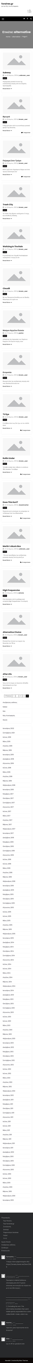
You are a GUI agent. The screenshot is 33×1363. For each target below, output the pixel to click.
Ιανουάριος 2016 (8, 886)
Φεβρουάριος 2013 (9, 1038)
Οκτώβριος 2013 (8, 1004)
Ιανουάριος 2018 (8, 790)
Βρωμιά (6, 116)
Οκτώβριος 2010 (8, 1161)
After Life (7, 674)
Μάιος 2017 (6, 816)
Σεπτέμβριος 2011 (8, 1113)
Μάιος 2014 (6, 973)
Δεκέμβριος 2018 (8, 759)
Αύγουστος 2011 (8, 1117)
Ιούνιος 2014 (7, 969)
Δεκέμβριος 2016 (8, 838)
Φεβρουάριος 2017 (9, 829)
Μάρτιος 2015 (7, 929)
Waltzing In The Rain (13, 246)
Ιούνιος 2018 (7, 768)
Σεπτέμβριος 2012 (9, 1060)
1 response (26, 132)
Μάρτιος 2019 (7, 750)
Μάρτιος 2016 (7, 877)
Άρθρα (5, 707)
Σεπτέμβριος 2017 (9, 803)
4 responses (25, 562)
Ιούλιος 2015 (7, 912)
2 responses (26, 430)
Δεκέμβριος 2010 (8, 1152)
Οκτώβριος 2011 (8, 1108)
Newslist (8, 1360)
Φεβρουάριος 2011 (9, 1143)
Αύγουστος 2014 (8, 960)
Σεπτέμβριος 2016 (9, 851)
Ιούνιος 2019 (7, 737)
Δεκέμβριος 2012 (8, 1047)
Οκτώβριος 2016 (8, 846)
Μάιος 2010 (6, 1183)
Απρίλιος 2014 (7, 977)
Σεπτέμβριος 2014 (9, 956)
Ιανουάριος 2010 (8, 1200)
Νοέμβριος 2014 (8, 947)
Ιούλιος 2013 (7, 1017)
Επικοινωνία (5, 1251)
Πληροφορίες (5, 1218)
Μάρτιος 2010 (7, 1191)
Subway (7, 72)
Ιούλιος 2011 (7, 1121)
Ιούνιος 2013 (7, 1021)
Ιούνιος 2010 (7, 1178)
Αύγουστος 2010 (8, 1170)
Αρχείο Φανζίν (6, 1242)
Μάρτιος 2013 (7, 1034)
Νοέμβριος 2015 (8, 894)
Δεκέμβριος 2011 (8, 1100)
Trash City (8, 204)
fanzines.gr (7, 3)
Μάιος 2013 (6, 1025)
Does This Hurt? (10, 502)
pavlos (21, 333)
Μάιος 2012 (6, 1078)
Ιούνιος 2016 (7, 864)
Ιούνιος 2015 (7, 916)
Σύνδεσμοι (4, 1248)
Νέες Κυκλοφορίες (9, 716)
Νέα (4, 711)
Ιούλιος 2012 (7, 1069)
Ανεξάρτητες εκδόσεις (10, 702)
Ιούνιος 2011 (7, 1126)
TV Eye (6, 414)
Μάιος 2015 (6, 921)
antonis (21, 593)
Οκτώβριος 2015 (8, 899)
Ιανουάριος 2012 (8, 1095)
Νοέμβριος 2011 (8, 1104)
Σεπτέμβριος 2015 (9, 903)
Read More (6, 89)
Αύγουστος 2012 (8, 1065)
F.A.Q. (5, 1238)
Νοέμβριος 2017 (8, 794)
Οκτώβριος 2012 (8, 1056)
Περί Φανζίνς (7, 1221)
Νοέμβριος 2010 (8, 1156)
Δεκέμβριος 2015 (8, 890)
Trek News (19, 1323)
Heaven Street (17, 1339)
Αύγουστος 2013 (8, 1012)
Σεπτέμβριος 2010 (9, 1165)
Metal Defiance (23, 1275)
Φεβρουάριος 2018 (9, 785)
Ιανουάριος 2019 (8, 755)
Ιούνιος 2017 (7, 811)
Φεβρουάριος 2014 (9, 986)
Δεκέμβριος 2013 (8, 995)
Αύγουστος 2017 (8, 807)
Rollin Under (9, 458)
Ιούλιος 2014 (7, 964)
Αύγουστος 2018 (8, 763)
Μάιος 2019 (6, 741)
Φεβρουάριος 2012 (9, 1091)
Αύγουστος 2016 (8, 855)
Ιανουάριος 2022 (8, 728)
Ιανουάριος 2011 (8, 1148)
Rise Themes (23, 1360)
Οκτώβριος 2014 (8, 951)
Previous (8, 696)
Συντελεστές (7, 1227)
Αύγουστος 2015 (8, 907)
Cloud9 (6, 288)
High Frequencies (11, 590)
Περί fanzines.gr (8, 1224)
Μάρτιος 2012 (7, 1087)
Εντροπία (7, 372)
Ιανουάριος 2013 (8, 1043)
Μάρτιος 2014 (7, 982)
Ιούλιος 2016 (7, 859)
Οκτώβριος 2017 (8, 798)
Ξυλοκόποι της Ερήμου (24, 1257)
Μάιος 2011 (6, 1130)
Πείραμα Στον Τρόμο (12, 160)
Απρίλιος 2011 (7, 1135)
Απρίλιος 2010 (7, 1187)
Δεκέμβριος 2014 (8, 942)
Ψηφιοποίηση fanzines (10, 1232)
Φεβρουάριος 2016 (9, 881)
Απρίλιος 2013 (7, 1030)
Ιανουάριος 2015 (8, 938)
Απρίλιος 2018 (7, 776)
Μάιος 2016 (6, 868)
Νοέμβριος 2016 (8, 842)
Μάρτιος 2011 (7, 1139)
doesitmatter (24, 505)
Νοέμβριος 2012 (8, 1052)
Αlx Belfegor (10, 1275)
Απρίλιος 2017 (7, 820)
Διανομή (6, 1230)
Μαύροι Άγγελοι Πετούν (13, 330)
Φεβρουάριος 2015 (9, 934)
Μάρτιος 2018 (7, 781)
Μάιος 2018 (6, 772)
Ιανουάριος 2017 (8, 833)
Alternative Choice (12, 632)
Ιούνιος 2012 (7, 1073)
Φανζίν (4, 78)
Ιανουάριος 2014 (8, 990)
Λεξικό (5, 1235)
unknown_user (24, 75)
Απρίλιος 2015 (7, 925)
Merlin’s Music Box (12, 546)
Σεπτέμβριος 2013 (9, 1008)
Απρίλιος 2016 (7, 873)
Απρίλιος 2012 (7, 1082)
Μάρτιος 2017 (7, 824)
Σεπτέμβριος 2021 (9, 733)
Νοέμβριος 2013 (8, 999)
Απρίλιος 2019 (7, 746)
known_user (23, 119)
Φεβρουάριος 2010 (9, 1196)
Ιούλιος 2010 (7, 1174)
